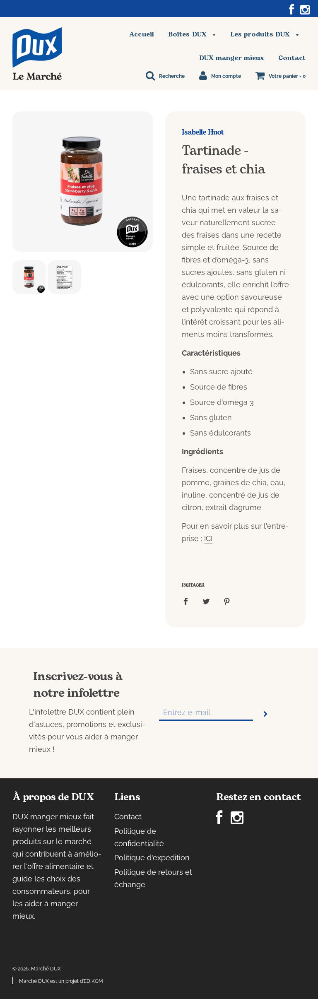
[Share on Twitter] (206, 601)
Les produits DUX (261, 34)
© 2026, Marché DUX (36, 969)
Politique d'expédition (152, 857)
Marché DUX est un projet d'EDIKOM (61, 981)
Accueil (141, 34)
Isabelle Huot (203, 132)
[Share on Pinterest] (227, 601)
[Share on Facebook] (188, 601)
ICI (208, 538)
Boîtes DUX (188, 34)
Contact (292, 58)
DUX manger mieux (232, 58)
